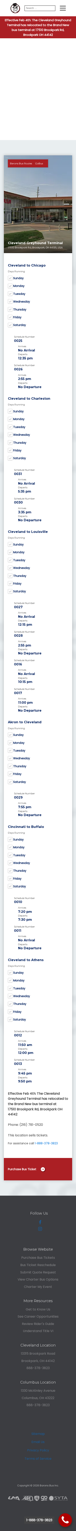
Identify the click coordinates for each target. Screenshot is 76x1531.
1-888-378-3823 (46, 1143)
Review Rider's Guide (38, 1323)
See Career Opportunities (38, 1316)
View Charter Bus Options (38, 1279)
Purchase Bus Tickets (38, 1257)
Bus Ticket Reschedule (38, 1265)
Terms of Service (38, 1458)
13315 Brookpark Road (38, 1353)
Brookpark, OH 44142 (38, 1361)
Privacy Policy (38, 1450)
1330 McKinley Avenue (38, 1390)
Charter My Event (38, 1286)
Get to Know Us (38, 1309)
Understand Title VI (38, 1331)
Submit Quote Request (38, 1272)
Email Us (38, 1442)
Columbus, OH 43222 (38, 1398)
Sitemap (38, 1433)
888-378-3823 (38, 1368)
